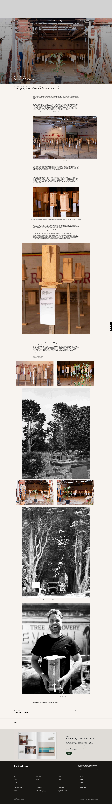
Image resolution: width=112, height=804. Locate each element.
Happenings (16, 76)
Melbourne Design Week (84, 712)
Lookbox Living (16, 791)
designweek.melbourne (37, 357)
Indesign (15, 790)
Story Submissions (94, 799)
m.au (40, 353)
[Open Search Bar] (94, 21)
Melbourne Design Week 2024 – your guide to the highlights (47, 702)
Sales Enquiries (87, 799)
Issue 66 (89, 20)
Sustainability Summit (40, 790)
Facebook (81, 779)
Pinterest (81, 782)
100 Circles (77, 712)
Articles (19, 20)
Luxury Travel (16, 789)
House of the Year (83, 20)
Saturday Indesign (39, 787)
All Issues (37, 779)
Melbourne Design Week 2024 (80, 713)
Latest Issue (38, 778)
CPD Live (37, 789)
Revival (94, 713)
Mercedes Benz (90, 713)
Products (22, 20)
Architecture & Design (18, 787)
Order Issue (69, 753)
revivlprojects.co (36, 353)
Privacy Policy (81, 799)
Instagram (81, 778)
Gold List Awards (61, 791)
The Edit (26, 20)
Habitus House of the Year (62, 790)
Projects (15, 20)
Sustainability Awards (62, 789)
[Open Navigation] (97, 21)
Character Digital (83, 787)
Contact (59, 779)
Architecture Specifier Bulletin (41, 791)
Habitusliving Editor (22, 76)
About (59, 778)
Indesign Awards (61, 787)
